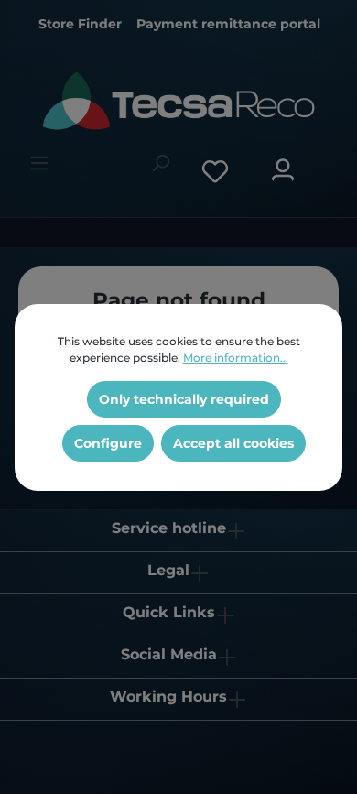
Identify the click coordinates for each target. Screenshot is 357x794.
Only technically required (184, 399)
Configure (108, 443)
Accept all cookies (233, 443)
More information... (235, 357)
